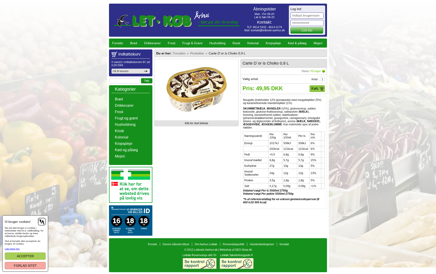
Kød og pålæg (126, 150)
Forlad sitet (25, 265)
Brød (133, 43)
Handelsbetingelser (262, 244)
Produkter (197, 53)
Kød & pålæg (297, 43)
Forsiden (179, 53)
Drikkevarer (152, 43)
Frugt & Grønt (192, 43)
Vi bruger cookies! (18, 221)
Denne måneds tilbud (176, 244)
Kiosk (236, 43)
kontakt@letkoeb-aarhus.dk (268, 30)
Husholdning (125, 124)
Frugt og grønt (126, 118)
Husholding (217, 43)
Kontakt (284, 244)
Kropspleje (273, 43)
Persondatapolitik (233, 244)
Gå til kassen (121, 71)
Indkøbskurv (129, 54)
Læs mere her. (12, 248)
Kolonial (253, 43)
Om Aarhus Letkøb (206, 244)
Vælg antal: (251, 79)
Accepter (25, 256)
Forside (117, 43)
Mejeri (318, 43)
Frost (171, 43)
